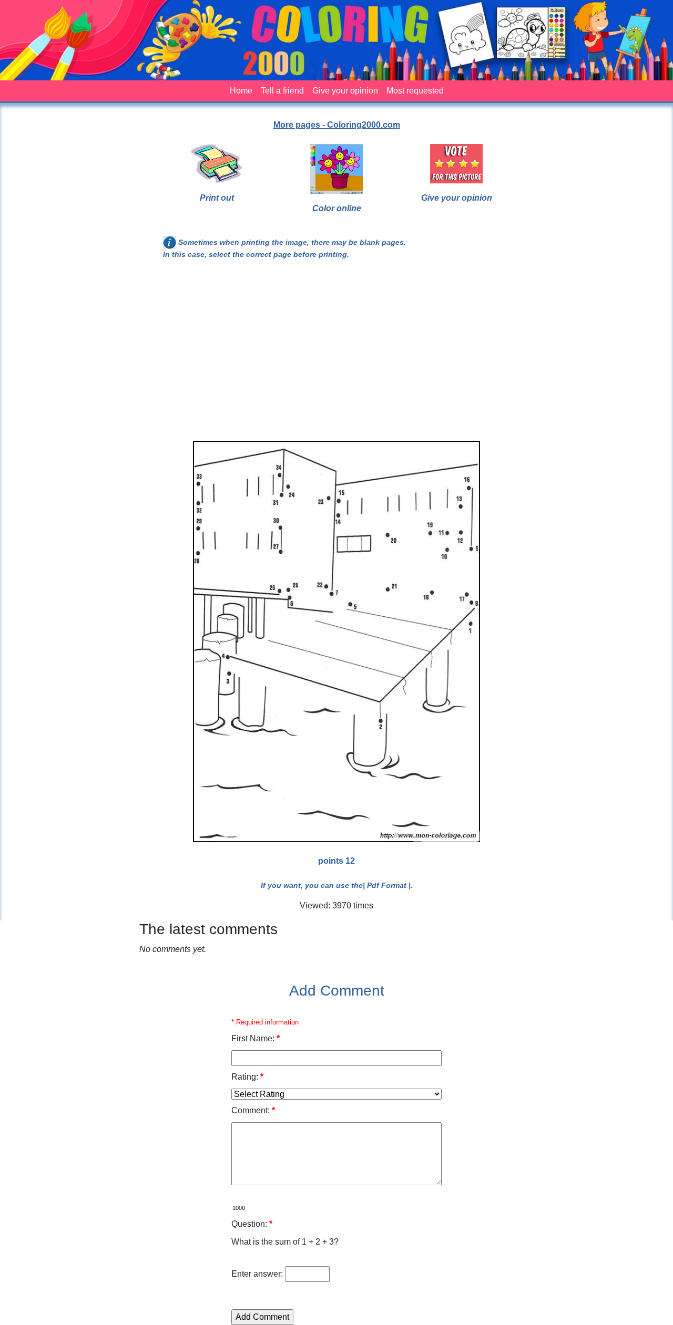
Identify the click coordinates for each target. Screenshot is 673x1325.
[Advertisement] (336, 354)
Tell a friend (282, 90)
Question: (251, 1223)
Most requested (415, 90)
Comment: (253, 1110)
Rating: (247, 1076)
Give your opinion (345, 90)
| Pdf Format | (387, 885)
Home (241, 90)
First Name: (255, 1038)
